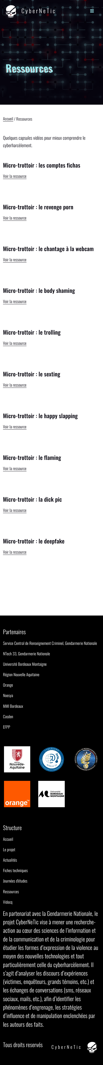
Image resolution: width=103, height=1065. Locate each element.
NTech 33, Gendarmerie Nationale (26, 654)
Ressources (11, 891)
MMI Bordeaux (13, 706)
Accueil (8, 119)
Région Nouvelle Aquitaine (21, 674)
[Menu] (92, 10)
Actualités (10, 860)
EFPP (6, 727)
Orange (8, 685)
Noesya (8, 695)
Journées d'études (15, 881)
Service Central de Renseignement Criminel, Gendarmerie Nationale (50, 643)
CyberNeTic (37, 10)
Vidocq (7, 902)
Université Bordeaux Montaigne (25, 664)
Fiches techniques (15, 870)
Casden (8, 716)
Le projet (9, 849)
